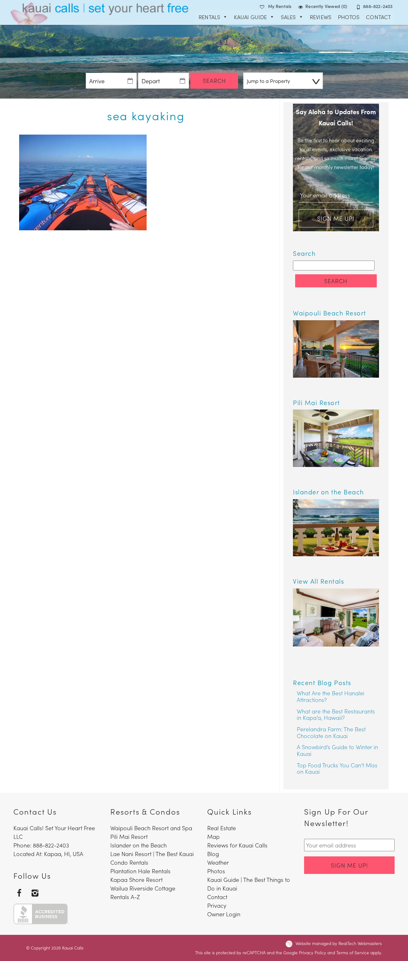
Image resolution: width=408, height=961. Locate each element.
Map (213, 836)
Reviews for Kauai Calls (237, 845)
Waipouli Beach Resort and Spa (151, 828)
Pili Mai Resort (129, 836)
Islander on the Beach (138, 845)
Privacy (216, 905)
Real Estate (221, 828)
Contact (378, 17)
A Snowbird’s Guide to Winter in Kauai (337, 750)
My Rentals (279, 6)
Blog (213, 854)
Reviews (321, 17)
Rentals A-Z (125, 897)
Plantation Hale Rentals (140, 871)
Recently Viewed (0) (326, 6)
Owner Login (223, 914)
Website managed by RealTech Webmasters (338, 943)
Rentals (209, 17)
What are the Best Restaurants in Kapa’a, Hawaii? (336, 714)
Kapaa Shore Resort (136, 879)
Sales (288, 17)
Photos (349, 17)
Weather (218, 862)
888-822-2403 (377, 6)
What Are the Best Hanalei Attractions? (330, 696)
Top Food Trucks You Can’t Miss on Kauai (337, 768)
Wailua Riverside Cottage (142, 888)
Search (214, 81)
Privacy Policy (312, 953)
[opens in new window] (19, 892)
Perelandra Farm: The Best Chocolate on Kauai (331, 732)
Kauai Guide (250, 17)
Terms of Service (352, 953)
